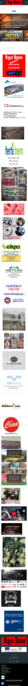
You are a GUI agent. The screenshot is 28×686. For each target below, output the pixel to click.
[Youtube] (17, 661)
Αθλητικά (3, 23)
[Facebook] (10, 661)
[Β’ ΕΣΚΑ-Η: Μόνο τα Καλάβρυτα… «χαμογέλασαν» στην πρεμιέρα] (11, 36)
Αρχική (2, 8)
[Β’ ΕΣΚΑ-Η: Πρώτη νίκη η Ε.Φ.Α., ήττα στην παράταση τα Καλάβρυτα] (14, 22)
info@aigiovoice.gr (16, 658)
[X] (14, 661)
